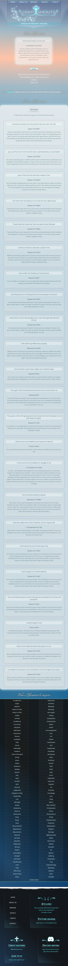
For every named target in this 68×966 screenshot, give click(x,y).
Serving (17, 847)
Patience (17, 811)
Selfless (51, 844)
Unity (17, 868)
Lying (51, 799)
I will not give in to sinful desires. (34, 571)
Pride (17, 823)
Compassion (51, 718)
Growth (51, 763)
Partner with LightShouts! (16, 960)
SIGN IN (55, 2)
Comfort (17, 718)
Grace (17, 760)
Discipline (17, 727)
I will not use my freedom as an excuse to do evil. (34, 441)
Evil (51, 736)
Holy (17, 775)
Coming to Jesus (46, 912)
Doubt (51, 727)
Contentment (51, 721)
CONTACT (12, 923)
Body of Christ (17, 712)
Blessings (51, 706)
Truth (17, 865)
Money (17, 805)
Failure (51, 739)
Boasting (51, 709)
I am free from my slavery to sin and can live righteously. (34, 201)
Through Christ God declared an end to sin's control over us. (34, 390)
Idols (17, 784)
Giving (17, 757)
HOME (12, 2)
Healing (17, 769)
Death (51, 724)
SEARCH (44, 2)
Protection (51, 823)
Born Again (51, 712)
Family (17, 745)
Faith (17, 742)
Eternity (17, 736)
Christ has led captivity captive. (34, 495)
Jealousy (17, 787)
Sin (51, 850)
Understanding (51, 865)
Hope (17, 778)
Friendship (51, 751)
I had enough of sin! (34, 623)
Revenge (51, 832)
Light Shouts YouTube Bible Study (46, 923)
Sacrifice (17, 838)
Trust (51, 862)
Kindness (51, 790)
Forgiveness (51, 748)
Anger (17, 703)
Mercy (51, 802)
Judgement (17, 790)
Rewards (17, 835)
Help (51, 772)
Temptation (51, 859)
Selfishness (17, 844)
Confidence (17, 721)
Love (51, 796)
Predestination (51, 820)
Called (17, 715)
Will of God (17, 871)
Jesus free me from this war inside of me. (34, 175)
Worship (51, 877)
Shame (17, 850)
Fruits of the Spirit (17, 754)
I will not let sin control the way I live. (34, 546)
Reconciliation (17, 826)
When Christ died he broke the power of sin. (34, 646)
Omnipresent (51, 808)
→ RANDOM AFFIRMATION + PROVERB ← (34, 23)
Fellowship (17, 748)
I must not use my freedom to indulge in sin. (34, 463)
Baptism (17, 706)
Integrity (51, 784)
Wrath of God (34, 880)
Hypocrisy (51, 781)
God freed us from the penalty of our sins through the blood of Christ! (34, 319)
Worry (17, 877)
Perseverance (51, 814)
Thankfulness (17, 862)
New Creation (51, 805)
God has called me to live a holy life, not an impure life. (34, 522)
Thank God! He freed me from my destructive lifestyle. (34, 224)
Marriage (17, 802)
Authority (51, 703)
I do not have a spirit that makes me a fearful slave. (34, 369)
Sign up (10, 92)
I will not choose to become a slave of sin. (34, 248)
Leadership (17, 796)
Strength (17, 856)
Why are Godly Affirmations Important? (46, 908)
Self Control (51, 841)
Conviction (17, 724)
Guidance (17, 766)
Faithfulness (51, 742)
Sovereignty (17, 853)
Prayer (17, 820)
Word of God (17, 874)
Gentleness (51, 754)
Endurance (17, 733)
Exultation (17, 739)
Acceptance (17, 700)
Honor (51, 775)
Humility (17, 781)
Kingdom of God (17, 793)
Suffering (51, 856)
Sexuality (51, 847)
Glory (51, 757)
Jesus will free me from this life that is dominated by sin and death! (34, 152)
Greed (17, 763)
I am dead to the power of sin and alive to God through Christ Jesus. (34, 670)
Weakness (51, 868)
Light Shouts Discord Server (50, 949)
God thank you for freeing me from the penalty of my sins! (34, 294)
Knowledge (51, 793)
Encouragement (51, 730)
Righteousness (51, 835)
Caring (51, 715)
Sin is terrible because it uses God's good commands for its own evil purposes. (34, 598)
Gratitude (51, 760)
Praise (51, 817)
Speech (51, 853)
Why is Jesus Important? (46, 910)
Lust (17, 799)
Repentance (17, 829)
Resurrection (17, 832)
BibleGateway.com (17, 949)
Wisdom (51, 871)
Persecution (17, 814)
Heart (51, 769)
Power (17, 817)
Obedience (17, 808)
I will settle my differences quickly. (34, 343)
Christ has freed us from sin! (33, 41)
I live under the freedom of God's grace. (34, 273)
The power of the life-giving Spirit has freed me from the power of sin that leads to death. (34, 417)
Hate (51, 766)
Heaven (17, 772)
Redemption (51, 826)
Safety (51, 838)
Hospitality (51, 778)
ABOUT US (23, 2)
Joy (51, 787)
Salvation (17, 841)
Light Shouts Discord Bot (50, 951)
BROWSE (34, 2)
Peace (51, 811)
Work (51, 874)
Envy (51, 733)
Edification (17, 730)
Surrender (17, 859)
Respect (51, 829)
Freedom (17, 751)
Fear (51, 745)
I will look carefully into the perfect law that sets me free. (34, 124)
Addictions (51, 700)
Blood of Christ (17, 709)
